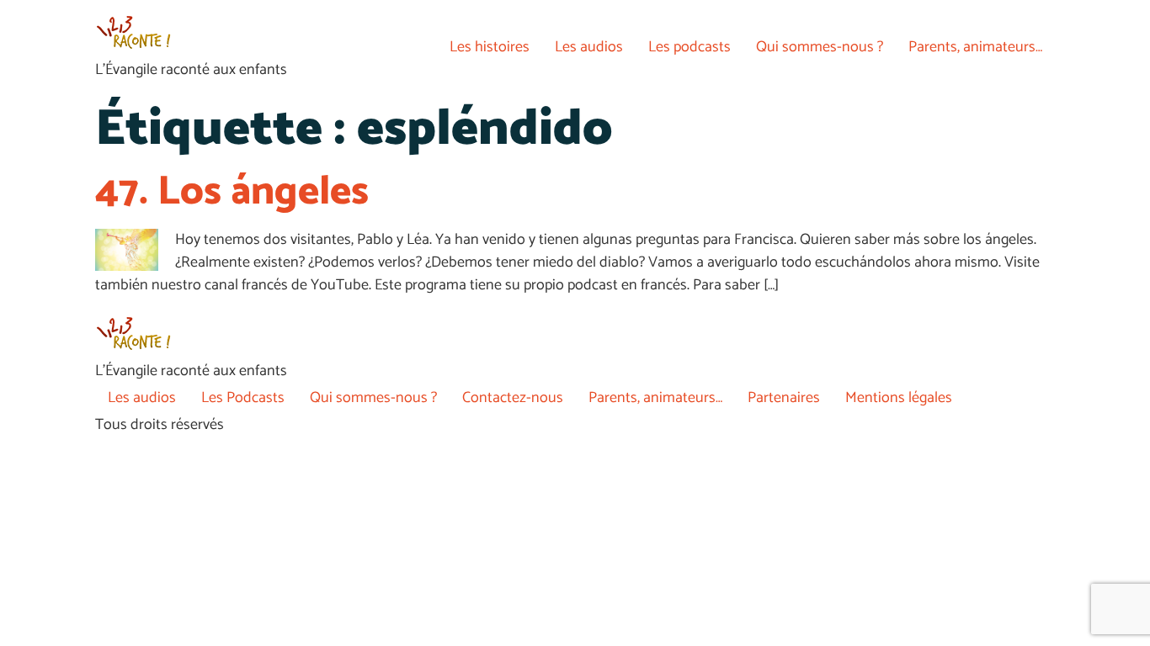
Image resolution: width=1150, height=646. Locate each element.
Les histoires (490, 47)
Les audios (589, 47)
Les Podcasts (243, 397)
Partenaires (784, 397)
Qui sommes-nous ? (819, 47)
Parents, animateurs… (975, 47)
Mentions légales (898, 397)
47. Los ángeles (232, 192)
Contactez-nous (512, 397)
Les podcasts (689, 47)
